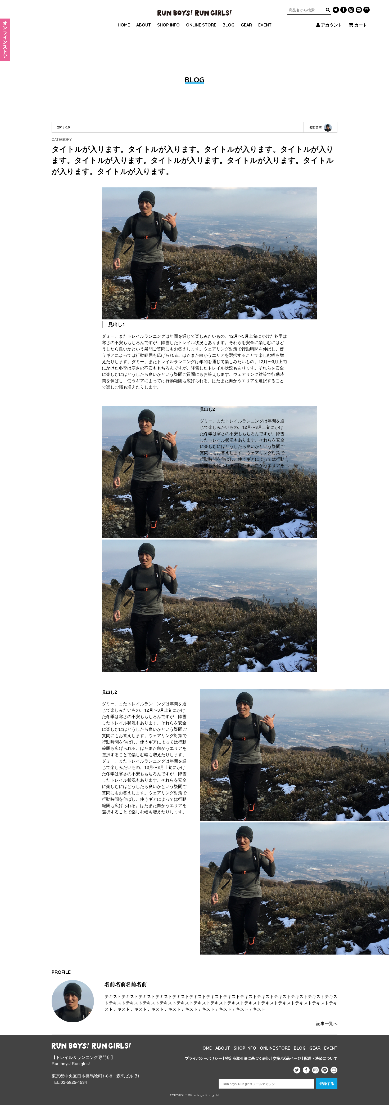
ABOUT (143, 25)
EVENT (265, 25)
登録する (326, 1083)
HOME (124, 25)
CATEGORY (62, 139)
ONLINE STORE (201, 25)
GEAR (246, 25)
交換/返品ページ (287, 1058)
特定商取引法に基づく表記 (247, 1058)
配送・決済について (320, 1058)
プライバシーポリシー (203, 1058)
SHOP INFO (168, 25)
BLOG (228, 25)
